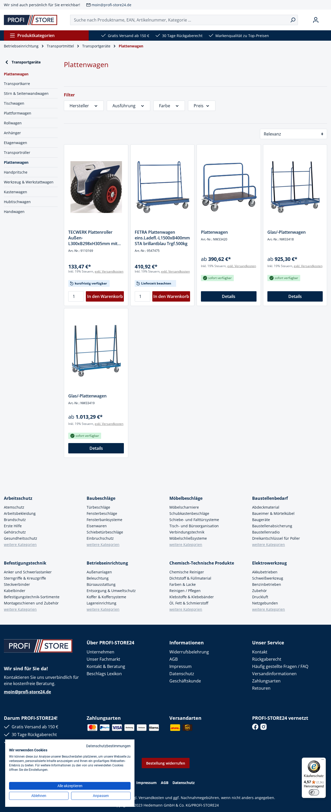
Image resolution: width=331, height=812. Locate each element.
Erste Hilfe (13, 525)
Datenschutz (181, 673)
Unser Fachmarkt (103, 659)
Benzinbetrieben (266, 584)
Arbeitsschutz (18, 498)
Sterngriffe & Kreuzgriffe (25, 578)
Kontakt (259, 652)
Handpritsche (15, 172)
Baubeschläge (101, 498)
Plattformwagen (17, 113)
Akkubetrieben (264, 571)
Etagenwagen (15, 142)
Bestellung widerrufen (165, 763)
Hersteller (79, 106)
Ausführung (124, 106)
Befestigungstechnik (25, 563)
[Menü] (323, 761)
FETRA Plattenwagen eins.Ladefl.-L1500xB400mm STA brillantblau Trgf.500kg (162, 237)
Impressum (180, 666)
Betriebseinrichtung (107, 563)
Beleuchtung (98, 578)
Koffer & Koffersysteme (106, 596)
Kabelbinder (14, 590)
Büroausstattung (101, 584)
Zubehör (259, 590)
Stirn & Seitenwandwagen (26, 93)
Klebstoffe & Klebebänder (191, 596)
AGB (173, 659)
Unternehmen (100, 652)
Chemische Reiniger (186, 571)
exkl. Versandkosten (109, 271)
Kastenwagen (15, 191)
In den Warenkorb (105, 296)
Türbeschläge (98, 507)
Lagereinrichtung (101, 603)
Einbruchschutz (100, 538)
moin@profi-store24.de (111, 4)
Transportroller (17, 152)
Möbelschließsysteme (188, 538)
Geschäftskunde (185, 681)
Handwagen (14, 211)
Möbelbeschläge (185, 498)
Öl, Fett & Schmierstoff (188, 603)
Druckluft (260, 596)
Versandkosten (151, 797)
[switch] (314, 792)
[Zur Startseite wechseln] (30, 20)
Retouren (261, 688)
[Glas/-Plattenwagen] (295, 187)
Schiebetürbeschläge (105, 532)
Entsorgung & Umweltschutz (111, 590)
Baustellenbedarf (270, 498)
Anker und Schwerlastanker (28, 571)
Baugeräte (261, 519)
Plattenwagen (16, 162)
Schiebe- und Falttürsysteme (194, 519)
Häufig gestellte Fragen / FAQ (280, 666)
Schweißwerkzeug (267, 578)
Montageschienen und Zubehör (31, 603)
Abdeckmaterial (265, 507)
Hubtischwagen (17, 201)
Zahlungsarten (266, 681)
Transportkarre (17, 83)
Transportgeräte (26, 62)
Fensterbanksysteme (104, 519)
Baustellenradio (266, 532)
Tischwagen (14, 103)
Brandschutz (15, 519)
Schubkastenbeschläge (189, 513)
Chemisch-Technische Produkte (201, 563)
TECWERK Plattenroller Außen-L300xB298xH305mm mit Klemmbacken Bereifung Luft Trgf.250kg (92, 237)
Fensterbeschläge (102, 513)
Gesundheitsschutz (20, 538)
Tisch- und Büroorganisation (194, 525)
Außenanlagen (99, 571)
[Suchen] (293, 20)
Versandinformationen (274, 673)
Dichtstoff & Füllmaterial (190, 578)
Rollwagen (13, 122)
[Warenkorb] (325, 20)
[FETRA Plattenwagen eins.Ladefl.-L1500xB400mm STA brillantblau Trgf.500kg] (162, 187)
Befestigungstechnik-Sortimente (31, 596)
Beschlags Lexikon (104, 673)
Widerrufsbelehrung (189, 652)
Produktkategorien (36, 35)
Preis (199, 106)
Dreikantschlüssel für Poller (276, 538)
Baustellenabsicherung (272, 525)
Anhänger (12, 132)
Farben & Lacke (182, 584)
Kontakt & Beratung (106, 666)
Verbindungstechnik (186, 532)
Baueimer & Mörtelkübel (273, 513)
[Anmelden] (316, 20)
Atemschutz (14, 507)
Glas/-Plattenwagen (286, 232)
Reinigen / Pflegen (185, 590)
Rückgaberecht (266, 659)
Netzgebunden (265, 603)
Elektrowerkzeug (269, 563)
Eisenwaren (97, 525)
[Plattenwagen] (228, 187)
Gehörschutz (15, 532)
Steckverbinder (17, 584)
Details (228, 296)
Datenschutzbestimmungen (108, 746)
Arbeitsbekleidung (20, 513)
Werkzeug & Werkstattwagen (29, 182)
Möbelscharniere (184, 507)
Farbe (164, 106)
